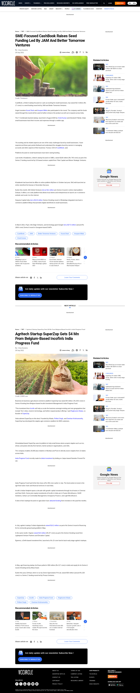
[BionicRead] (72, 52)
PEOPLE (67, 9)
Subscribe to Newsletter (30, 295)
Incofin (32, 408)
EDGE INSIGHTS (94, 684)
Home (17, 31)
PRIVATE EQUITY (24, 9)
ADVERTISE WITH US (58, 674)
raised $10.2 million (52, 525)
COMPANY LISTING (76, 674)
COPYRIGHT (56, 680)
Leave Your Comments (72, 277)
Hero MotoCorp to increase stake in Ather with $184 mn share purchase (115, 68)
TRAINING (92, 680)
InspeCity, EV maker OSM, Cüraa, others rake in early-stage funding (115, 79)
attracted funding (55, 501)
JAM (31, 233)
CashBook (60, 148)
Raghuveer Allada (77, 411)
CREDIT (51, 9)
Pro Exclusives (49, 3)
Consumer (109, 75)
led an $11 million (48, 190)
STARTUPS (99, 9)
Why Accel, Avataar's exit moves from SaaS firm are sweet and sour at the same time (115, 121)
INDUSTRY (59, 9)
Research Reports (63, 3)
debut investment (47, 458)
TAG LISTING (74, 677)
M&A (45, 9)
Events (27, 3)
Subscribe (120, 3)
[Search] (104, 3)
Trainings (36, 3)
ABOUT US (55, 670)
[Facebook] (80, 52)
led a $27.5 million (70, 225)
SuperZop (25, 413)
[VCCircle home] (8, 3)
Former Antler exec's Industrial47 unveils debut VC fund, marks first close (115, 101)
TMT (22, 31)
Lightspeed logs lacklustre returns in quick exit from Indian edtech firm (115, 90)
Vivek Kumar (62, 118)
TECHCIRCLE (93, 674)
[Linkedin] (87, 52)
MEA (134, 3)
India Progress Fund (22, 458)
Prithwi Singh (58, 418)
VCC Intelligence (78, 3)
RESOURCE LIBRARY (77, 680)
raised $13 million (40, 533)
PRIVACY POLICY (57, 684)
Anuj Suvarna (23, 50)
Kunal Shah (30, 110)
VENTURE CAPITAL (36, 9)
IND (130, 3)
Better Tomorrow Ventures (47, 233)
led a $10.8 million (36, 200)
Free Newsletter (92, 3)
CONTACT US (56, 677)
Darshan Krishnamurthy (75, 418)
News (20, 3)
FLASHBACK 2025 (88, 9)
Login (110, 3)
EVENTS (91, 677)
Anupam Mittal (42, 110)
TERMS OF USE (75, 670)
